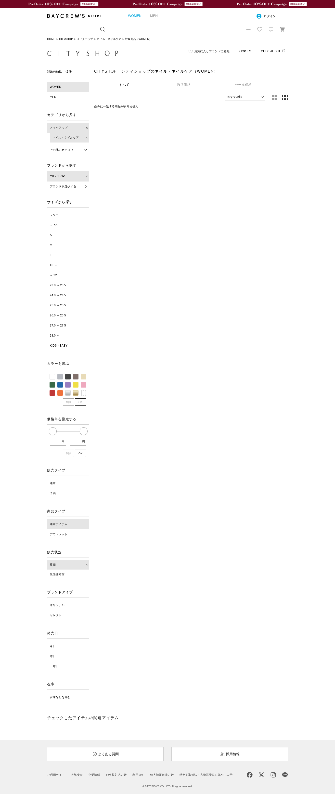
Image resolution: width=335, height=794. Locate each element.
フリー (54, 215)
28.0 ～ (54, 335)
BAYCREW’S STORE (77, 16)
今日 (53, 646)
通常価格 (184, 85)
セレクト (56, 615)
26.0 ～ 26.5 (58, 315)
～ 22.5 (54, 275)
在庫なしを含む (60, 697)
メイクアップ (85, 39)
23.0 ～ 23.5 (58, 285)
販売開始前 (57, 574)
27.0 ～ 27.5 (58, 325)
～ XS (53, 225)
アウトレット (58, 534)
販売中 (54, 564)
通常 (53, 483)
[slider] (53, 431)
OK (80, 402)
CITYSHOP (66, 39)
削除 (68, 402)
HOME (51, 39)
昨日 (53, 656)
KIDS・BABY (58, 345)
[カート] (282, 29)
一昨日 (54, 666)
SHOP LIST (245, 51)
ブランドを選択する (63, 186)
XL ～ (53, 265)
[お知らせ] (271, 29)
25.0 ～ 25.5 (58, 305)
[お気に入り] (259, 29)
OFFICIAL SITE (271, 51)
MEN (53, 97)
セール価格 (243, 85)
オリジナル (57, 605)
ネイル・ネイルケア (109, 39)
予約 (53, 493)
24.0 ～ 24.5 (58, 295)
